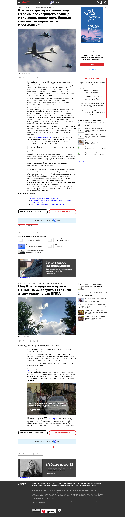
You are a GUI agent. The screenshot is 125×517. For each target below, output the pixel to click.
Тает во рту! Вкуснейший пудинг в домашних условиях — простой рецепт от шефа (95, 318)
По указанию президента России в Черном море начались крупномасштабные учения (49, 198)
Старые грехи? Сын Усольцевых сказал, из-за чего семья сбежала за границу (95, 130)
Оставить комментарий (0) (62, 211)
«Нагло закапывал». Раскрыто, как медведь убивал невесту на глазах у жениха (95, 306)
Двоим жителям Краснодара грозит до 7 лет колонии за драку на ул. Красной (92, 105)
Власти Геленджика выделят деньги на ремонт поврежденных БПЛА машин (48, 404)
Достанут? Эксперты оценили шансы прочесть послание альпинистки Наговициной (96, 294)
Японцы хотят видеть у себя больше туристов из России (34, 239)
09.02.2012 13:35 (22, 7)
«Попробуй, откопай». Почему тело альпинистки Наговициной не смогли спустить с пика (95, 300)
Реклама (59, 483)
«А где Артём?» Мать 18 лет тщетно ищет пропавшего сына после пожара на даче (95, 124)
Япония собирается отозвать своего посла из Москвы (63, 239)
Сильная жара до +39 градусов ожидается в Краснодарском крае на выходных (92, 112)
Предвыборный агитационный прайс (63, 485)
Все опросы (92, 69)
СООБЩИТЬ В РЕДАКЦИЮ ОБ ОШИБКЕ (86, 485)
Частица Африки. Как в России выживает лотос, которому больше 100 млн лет (95, 136)
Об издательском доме (38, 483)
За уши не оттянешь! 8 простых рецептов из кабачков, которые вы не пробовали (96, 312)
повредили (53, 418)
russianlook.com (26, 73)
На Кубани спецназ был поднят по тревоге (47, 204)
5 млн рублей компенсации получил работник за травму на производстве (92, 83)
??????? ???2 (82, 161)
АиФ (28, 336)
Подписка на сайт (37, 485)
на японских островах (44, 137)
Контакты (47, 485)
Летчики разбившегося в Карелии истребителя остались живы (35, 245)
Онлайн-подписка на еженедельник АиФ (89, 483)
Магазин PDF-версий (69, 483)
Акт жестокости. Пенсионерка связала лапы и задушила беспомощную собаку (92, 98)
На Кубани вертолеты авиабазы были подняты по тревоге (35, 251)
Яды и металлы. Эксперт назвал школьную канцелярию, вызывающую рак (94, 142)
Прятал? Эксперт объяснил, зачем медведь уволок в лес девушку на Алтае (95, 154)
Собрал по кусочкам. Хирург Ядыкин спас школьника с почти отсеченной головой (96, 148)
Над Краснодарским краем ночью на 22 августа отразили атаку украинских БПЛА (92, 90)
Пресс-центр (50, 483)
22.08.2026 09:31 (22, 283)
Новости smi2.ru (24, 278)
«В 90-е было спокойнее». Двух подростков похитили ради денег (95, 287)
